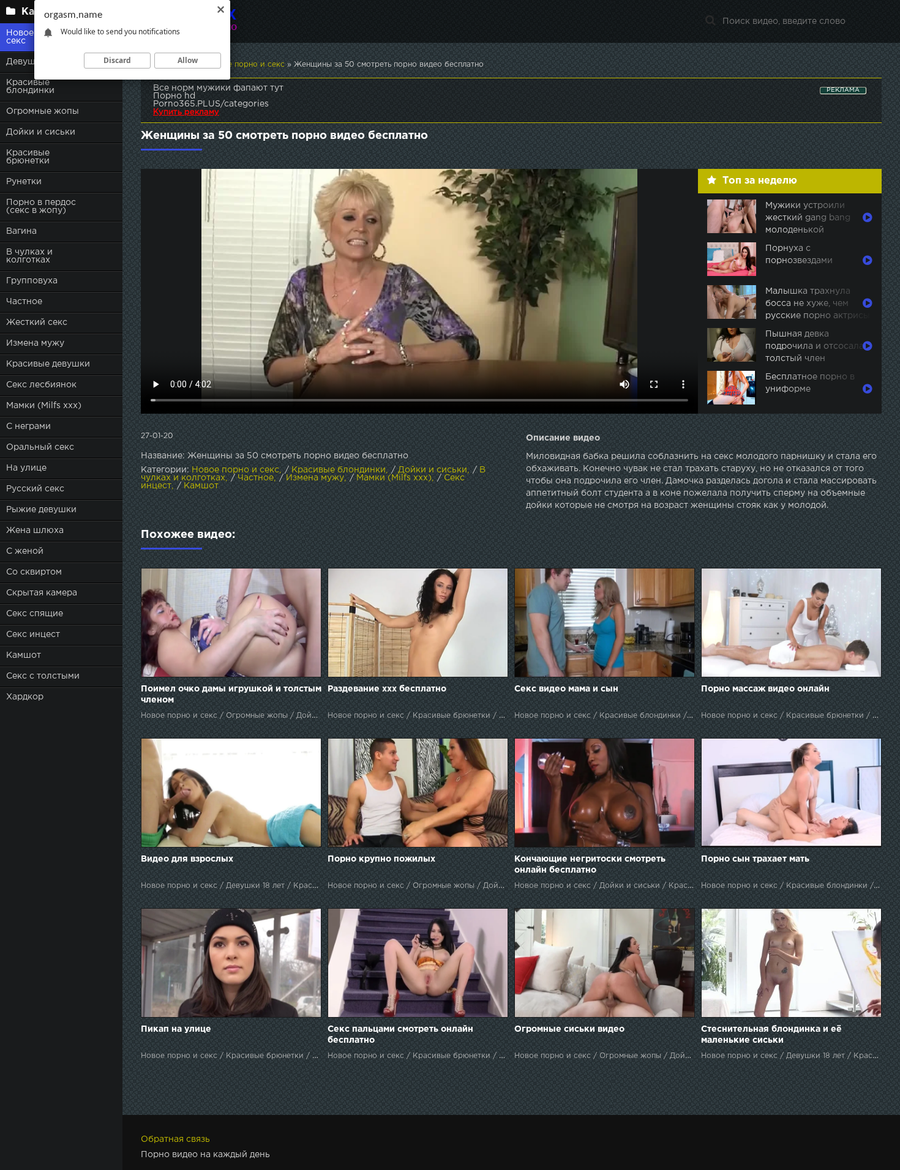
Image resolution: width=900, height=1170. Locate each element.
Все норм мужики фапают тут (218, 88)
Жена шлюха (35, 530)
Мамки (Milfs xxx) (43, 405)
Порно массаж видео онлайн (765, 689)
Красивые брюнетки (28, 157)
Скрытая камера (41, 593)
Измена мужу (35, 343)
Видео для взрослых (187, 859)
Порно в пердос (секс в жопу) (41, 206)
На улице (26, 468)
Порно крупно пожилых (381, 859)
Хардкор (24, 697)
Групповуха (32, 281)
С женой (24, 551)
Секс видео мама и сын (566, 689)
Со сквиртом (34, 572)
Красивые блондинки (30, 86)
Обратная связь (175, 1139)
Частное (24, 301)
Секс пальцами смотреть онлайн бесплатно (400, 1035)
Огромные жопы (42, 111)
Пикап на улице (176, 1029)
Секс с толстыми (43, 676)
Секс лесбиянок (41, 385)
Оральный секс (40, 447)
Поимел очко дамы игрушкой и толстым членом (231, 694)
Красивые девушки (48, 364)
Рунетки (24, 181)
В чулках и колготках (29, 256)
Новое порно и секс (235, 470)
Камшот (23, 655)
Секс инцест (33, 634)
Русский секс (35, 489)
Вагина (21, 231)
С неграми (28, 426)
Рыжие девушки (41, 509)
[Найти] (710, 21)
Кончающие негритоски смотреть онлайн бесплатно (590, 864)
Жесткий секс (36, 322)
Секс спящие (34, 613)
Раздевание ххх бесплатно (387, 689)
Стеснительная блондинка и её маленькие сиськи (771, 1035)
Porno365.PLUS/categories (211, 104)
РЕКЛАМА (843, 90)
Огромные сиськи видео (569, 1029)
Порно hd (174, 96)
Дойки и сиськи (40, 132)
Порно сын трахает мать (755, 859)
